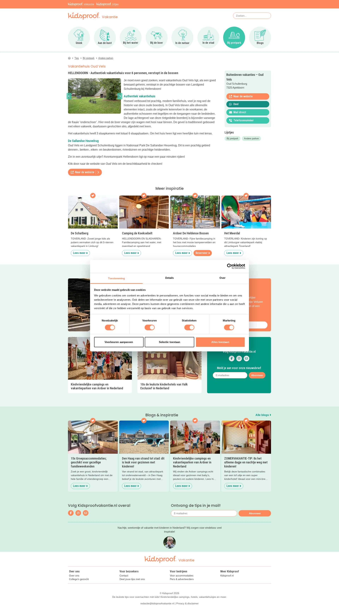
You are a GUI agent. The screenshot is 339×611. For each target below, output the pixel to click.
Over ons (74, 575)
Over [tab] (222, 277)
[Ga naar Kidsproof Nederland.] (69, 58)
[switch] (150, 327)
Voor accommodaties (181, 575)
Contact (124, 575)
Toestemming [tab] (116, 278)
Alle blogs (262, 415)
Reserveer (202, 253)
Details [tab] (169, 277)
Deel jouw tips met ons (132, 579)
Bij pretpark (232, 138)
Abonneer (255, 513)
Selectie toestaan (169, 342)
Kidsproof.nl (227, 575)
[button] (69, 96)
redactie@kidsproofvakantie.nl (157, 603)
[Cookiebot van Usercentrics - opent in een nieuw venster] (229, 266)
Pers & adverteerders (182, 579)
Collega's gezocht (79, 579)
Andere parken (251, 138)
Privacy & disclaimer (187, 603)
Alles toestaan (220, 342)
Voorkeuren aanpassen (119, 342)
